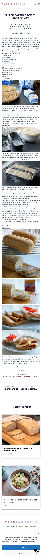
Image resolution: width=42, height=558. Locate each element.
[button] (39, 533)
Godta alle (21, 548)
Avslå (21, 553)
